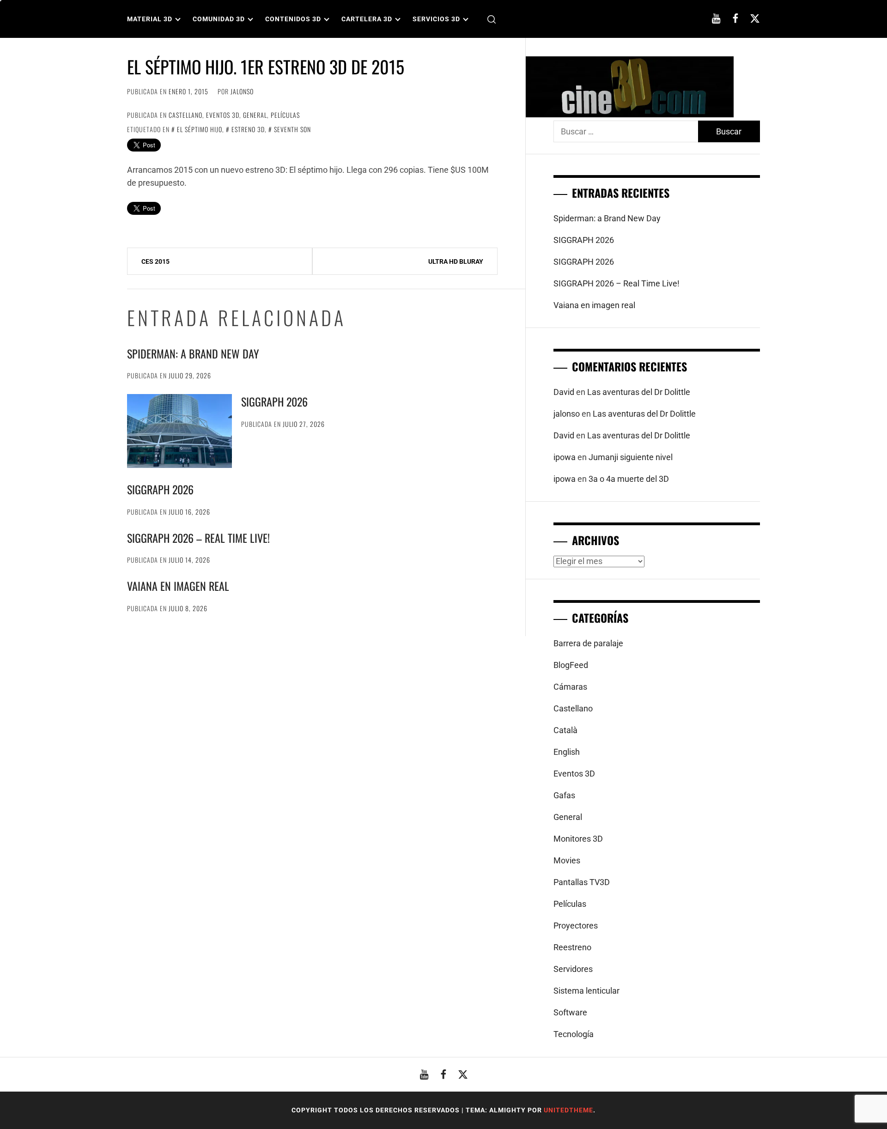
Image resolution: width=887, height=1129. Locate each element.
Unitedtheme (568, 1110)
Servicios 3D (436, 19)
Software (570, 1012)
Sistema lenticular (586, 990)
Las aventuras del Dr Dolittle (638, 392)
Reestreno (572, 947)
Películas (285, 115)
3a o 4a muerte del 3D (629, 479)
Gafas (564, 795)
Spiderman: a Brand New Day (193, 353)
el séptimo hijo (199, 129)
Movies (566, 860)
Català (565, 730)
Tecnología (573, 1034)
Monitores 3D (578, 839)
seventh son (292, 129)
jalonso (242, 91)
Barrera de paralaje (588, 643)
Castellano (185, 115)
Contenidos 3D (293, 19)
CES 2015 (155, 261)
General (255, 115)
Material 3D (149, 19)
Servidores (573, 969)
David (563, 392)
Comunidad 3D (219, 19)
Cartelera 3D (366, 19)
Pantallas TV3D (581, 882)
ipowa (564, 457)
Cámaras (570, 687)
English (566, 752)
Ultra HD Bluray (455, 261)
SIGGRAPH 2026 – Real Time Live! (198, 537)
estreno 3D (248, 129)
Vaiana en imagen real (178, 585)
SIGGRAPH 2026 (274, 401)
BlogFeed (570, 665)
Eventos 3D (222, 115)
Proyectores (575, 925)
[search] (491, 19)
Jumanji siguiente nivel (631, 457)
